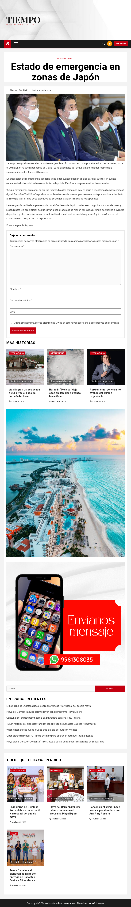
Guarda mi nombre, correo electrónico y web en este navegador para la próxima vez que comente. (66, 322)
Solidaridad (56, 770)
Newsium (82, 903)
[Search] (104, 44)
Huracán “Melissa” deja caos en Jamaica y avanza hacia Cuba (65, 393)
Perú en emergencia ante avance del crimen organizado (105, 393)
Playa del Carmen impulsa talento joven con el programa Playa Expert (44, 711)
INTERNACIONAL (64, 58)
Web (12, 311)
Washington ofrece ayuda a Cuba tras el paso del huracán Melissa (24, 393)
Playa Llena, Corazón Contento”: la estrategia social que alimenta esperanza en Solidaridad (55, 741)
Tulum (13, 834)
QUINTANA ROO (17, 770)
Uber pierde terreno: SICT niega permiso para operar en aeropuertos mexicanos (49, 735)
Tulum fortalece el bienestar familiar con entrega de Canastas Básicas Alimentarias (51, 723)
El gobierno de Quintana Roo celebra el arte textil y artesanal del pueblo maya (48, 705)
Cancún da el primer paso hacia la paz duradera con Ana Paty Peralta (43, 717)
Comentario (17, 245)
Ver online (121, 43)
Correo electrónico (21, 300)
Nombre (15, 288)
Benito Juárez (97, 770)
